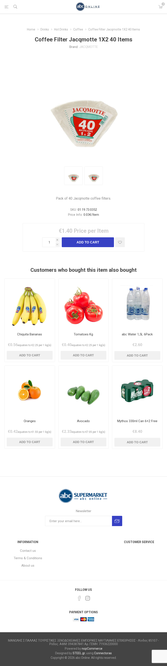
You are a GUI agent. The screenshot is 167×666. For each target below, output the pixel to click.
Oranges (30, 421)
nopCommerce (92, 648)
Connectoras (103, 653)
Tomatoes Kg (83, 334)
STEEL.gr (79, 653)
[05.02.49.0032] (30, 304)
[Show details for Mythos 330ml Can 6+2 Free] (137, 391)
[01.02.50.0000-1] (83, 304)
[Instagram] (87, 598)
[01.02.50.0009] (30, 391)
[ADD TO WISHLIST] (120, 242)
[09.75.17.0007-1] (137, 304)
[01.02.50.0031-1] (83, 391)
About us (27, 565)
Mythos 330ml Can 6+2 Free (137, 421)
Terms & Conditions (28, 558)
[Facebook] (79, 598)
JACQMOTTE (88, 47)
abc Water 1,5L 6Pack (137, 334)
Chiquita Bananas (29, 334)
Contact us (28, 551)
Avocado (83, 421)
